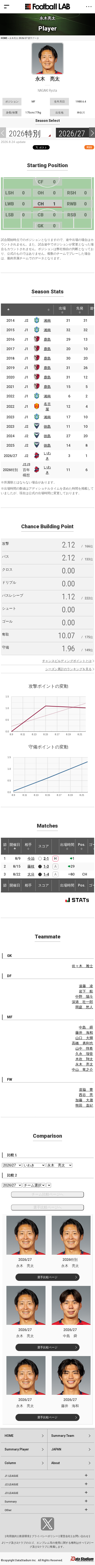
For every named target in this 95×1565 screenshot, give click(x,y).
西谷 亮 (86, 1095)
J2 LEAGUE (11, 1484)
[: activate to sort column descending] (8, 309)
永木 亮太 (84, 1064)
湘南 (47, 320)
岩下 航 (86, 991)
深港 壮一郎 (82, 1002)
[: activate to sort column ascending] (21, 309)
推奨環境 (24, 1536)
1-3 (46, 866)
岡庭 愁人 (84, 1007)
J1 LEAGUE (11, 1475)
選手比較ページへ (47, 1207)
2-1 (46, 858)
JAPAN (56, 1449)
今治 (30, 858)
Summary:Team (62, 1435)
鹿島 (47, 339)
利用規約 (11, 1536)
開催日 (15, 845)
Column (10, 1463)
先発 (79, 308)
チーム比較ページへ (47, 1194)
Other (8, 1510)
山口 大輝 (84, 1038)
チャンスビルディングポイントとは (67, 661)
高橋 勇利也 (82, 1043)
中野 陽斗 (84, 997)
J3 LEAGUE (11, 1493)
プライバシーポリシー (45, 1536)
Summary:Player (17, 1449)
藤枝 (30, 866)
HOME (4, 38)
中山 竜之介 (82, 1070)
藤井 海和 (84, 1033)
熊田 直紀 (84, 1105)
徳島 (47, 426)
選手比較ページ (47, 1277)
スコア (43, 846)
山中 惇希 (84, 1048)
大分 (30, 874)
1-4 (46, 874)
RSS (89, 147)
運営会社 (65, 1536)
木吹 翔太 (84, 1059)
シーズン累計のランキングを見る (68, 669)
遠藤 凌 (86, 986)
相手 (28, 845)
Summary (11, 1501)
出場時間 (67, 845)
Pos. (81, 845)
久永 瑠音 (84, 1054)
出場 (62, 308)
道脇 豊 (86, 1090)
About (55, 1463)
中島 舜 (86, 1027)
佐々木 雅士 (82, 966)
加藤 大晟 (84, 1100)
